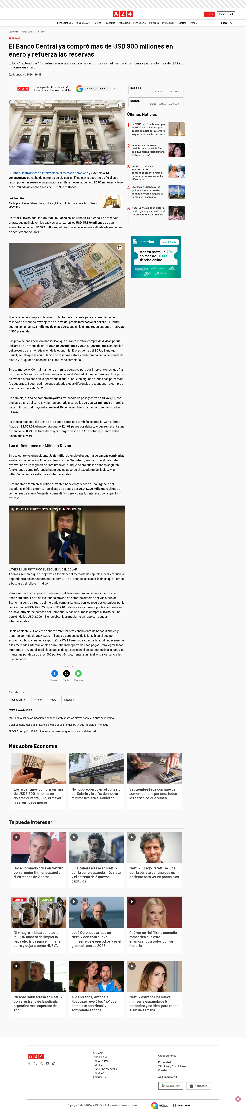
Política (97, 23)
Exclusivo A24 (83, 23)
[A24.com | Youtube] (47, 1063)
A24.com (98, 1053)
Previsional (168, 23)
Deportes (181, 23)
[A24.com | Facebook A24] (29, 1063)
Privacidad (164, 1062)
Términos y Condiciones (172, 1066)
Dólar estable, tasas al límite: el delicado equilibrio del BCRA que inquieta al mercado (58, 724)
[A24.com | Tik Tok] (53, 1063)
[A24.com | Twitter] (35, 1063)
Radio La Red (226, 14)
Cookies (163, 1070)
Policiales (154, 23)
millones (41, 32)
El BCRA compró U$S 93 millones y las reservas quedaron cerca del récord (52, 731)
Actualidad (124, 23)
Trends (193, 23)
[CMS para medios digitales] (179, 1105)
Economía (110, 23)
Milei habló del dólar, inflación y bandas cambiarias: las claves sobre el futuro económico (61, 718)
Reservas (69, 699)
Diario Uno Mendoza (105, 1069)
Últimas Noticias (64, 23)
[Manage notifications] (238, 1099)
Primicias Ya (139, 23)
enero (53, 699)
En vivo (209, 14)
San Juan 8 (99, 1073)
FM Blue (98, 1065)
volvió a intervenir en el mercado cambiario (50, 173)
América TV (100, 1077)
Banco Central (27, 32)
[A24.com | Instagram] (41, 1063)
